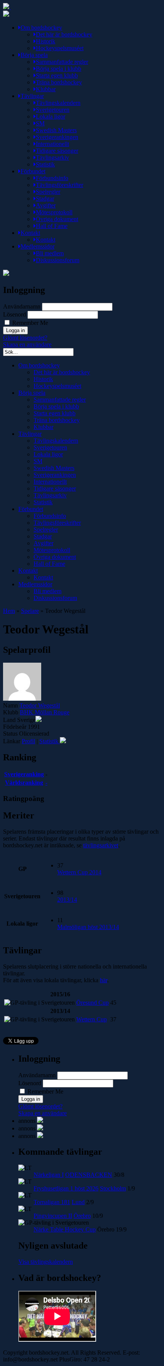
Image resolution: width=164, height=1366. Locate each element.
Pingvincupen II (53, 1215)
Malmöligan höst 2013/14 (88, 927)
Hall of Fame (52, 226)
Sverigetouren (52, 109)
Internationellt (52, 144)
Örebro (82, 1215)
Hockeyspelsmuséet (60, 48)
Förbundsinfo (52, 178)
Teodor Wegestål (39, 705)
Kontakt (30, 233)
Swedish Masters (56, 130)
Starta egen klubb (57, 75)
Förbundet (33, 171)
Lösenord (14, 314)
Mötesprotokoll (54, 212)
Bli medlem (50, 253)
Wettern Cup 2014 (79, 872)
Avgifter (46, 205)
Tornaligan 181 (52, 1202)
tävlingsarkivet (100, 845)
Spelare (30, 611)
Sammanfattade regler (62, 62)
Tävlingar (32, 96)
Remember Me (29, 323)
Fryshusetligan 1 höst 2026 (66, 1188)
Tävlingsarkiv (52, 157)
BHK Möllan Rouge (44, 712)
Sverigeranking (24, 774)
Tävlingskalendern (58, 103)
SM (40, 123)
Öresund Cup (92, 1002)
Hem (9, 611)
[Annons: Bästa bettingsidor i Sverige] (40, 1136)
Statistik (45, 164)
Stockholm (113, 1188)
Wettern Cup (91, 1019)
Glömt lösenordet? (25, 337)
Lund (78, 1202)
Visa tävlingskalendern (45, 1261)
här (103, 980)
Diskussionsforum (57, 260)
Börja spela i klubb (58, 68)
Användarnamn (21, 306)
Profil (28, 741)
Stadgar (45, 198)
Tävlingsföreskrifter (59, 185)
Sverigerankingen (57, 137)
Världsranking (24, 782)
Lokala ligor (50, 116)
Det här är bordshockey (64, 34)
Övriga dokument (57, 219)
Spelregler (48, 191)
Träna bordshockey (59, 82)
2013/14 (67, 899)
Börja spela (34, 55)
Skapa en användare (27, 344)
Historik (45, 41)
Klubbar (46, 89)
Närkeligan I (49, 1174)
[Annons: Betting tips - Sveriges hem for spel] (40, 1128)
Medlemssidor (38, 246)
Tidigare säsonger (57, 150)
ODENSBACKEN (88, 1174)
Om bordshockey (41, 27)
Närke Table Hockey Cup (65, 1229)
